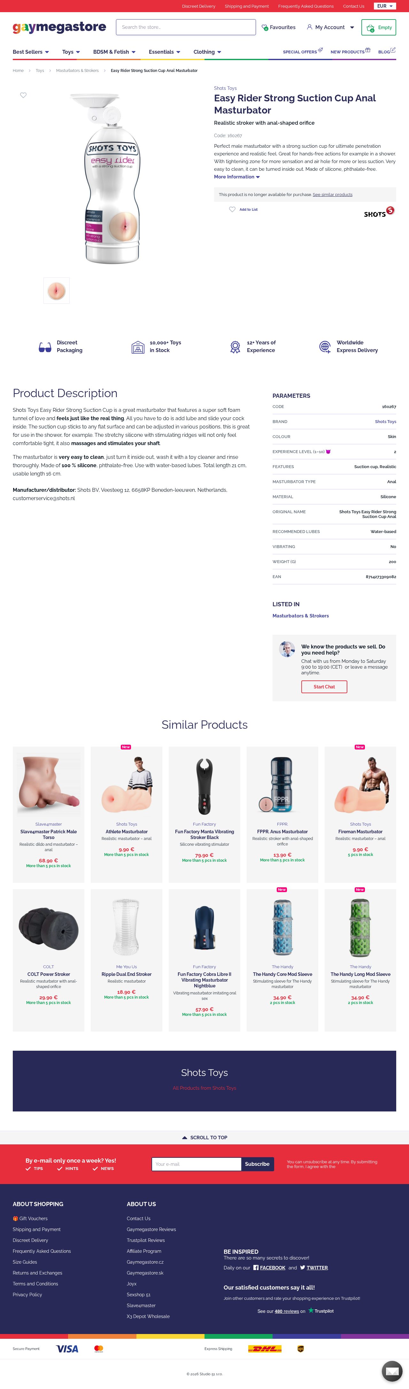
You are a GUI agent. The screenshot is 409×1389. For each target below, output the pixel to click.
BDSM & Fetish (111, 52)
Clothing (204, 52)
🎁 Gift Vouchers (30, 1218)
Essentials (161, 52)
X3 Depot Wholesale (148, 1316)
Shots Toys (225, 88)
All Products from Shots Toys (204, 1088)
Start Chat (324, 686)
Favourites (280, 27)
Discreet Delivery (198, 6)
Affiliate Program (144, 1251)
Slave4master (141, 1305)
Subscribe (257, 1164)
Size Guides (25, 1262)
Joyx (131, 1283)
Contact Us (353, 6)
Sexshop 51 (138, 1294)
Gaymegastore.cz (145, 1262)
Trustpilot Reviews (146, 1240)
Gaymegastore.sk (145, 1272)
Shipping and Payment (247, 6)
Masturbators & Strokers (77, 70)
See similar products (332, 194)
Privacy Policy (27, 1294)
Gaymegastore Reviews (151, 1229)
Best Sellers (27, 52)
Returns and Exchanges (37, 1272)
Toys (67, 52)
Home (18, 70)
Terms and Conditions (35, 1283)
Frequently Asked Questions (306, 6)
